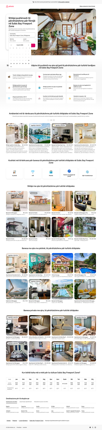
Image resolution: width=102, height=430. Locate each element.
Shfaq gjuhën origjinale (63, 2)
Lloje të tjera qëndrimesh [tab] (25, 401)
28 (22, 63)
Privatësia (19, 427)
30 (28, 63)
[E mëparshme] (48, 120)
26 (17, 63)
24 (11, 63)
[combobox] (22, 35)
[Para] (54, 120)
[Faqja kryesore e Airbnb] (10, 6)
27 (19, 63)
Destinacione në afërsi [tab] (11, 401)
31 (11, 66)
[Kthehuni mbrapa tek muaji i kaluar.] (11, 45)
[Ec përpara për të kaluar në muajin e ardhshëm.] (28, 45)
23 (28, 60)
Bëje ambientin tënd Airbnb (87, 6)
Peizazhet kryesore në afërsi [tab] (41, 401)
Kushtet (25, 427)
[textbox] (15, 41)
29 (25, 63)
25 (14, 63)
